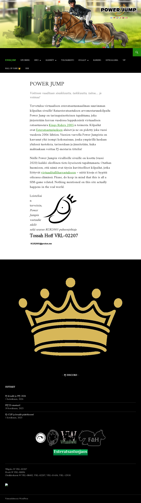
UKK (27, 68)
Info (36, 60)
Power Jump (10, 60)
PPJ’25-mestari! (12, 405)
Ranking (97, 60)
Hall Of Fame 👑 (13, 68)
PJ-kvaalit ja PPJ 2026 (15, 396)
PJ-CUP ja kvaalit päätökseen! (19, 414)
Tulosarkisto (67, 60)
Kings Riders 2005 (61, 125)
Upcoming (25, 60)
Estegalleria (112, 60)
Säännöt (50, 60)
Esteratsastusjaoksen (49, 130)
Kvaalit (82, 60)
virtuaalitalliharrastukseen (58, 173)
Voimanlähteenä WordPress (16, 499)
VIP (124, 60)
